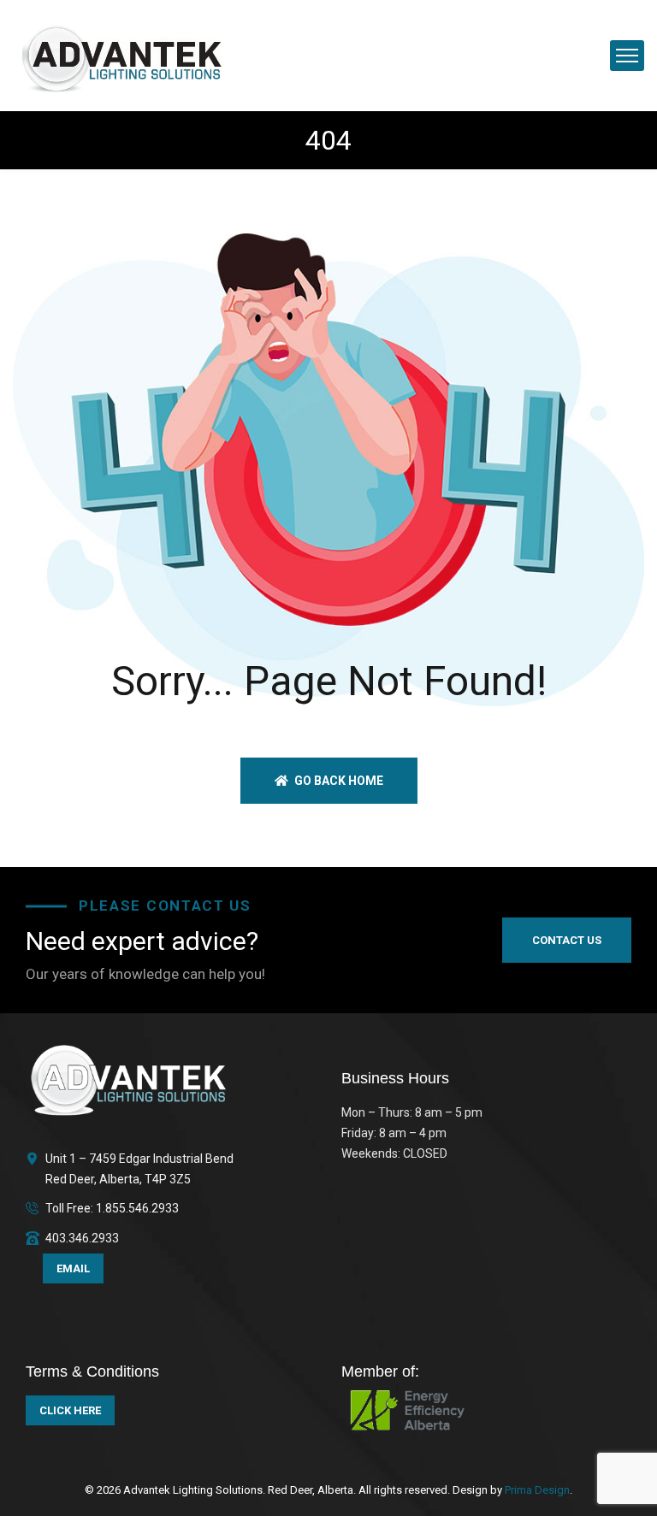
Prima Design (536, 1490)
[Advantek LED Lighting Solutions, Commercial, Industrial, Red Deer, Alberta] (123, 54)
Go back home (337, 780)
